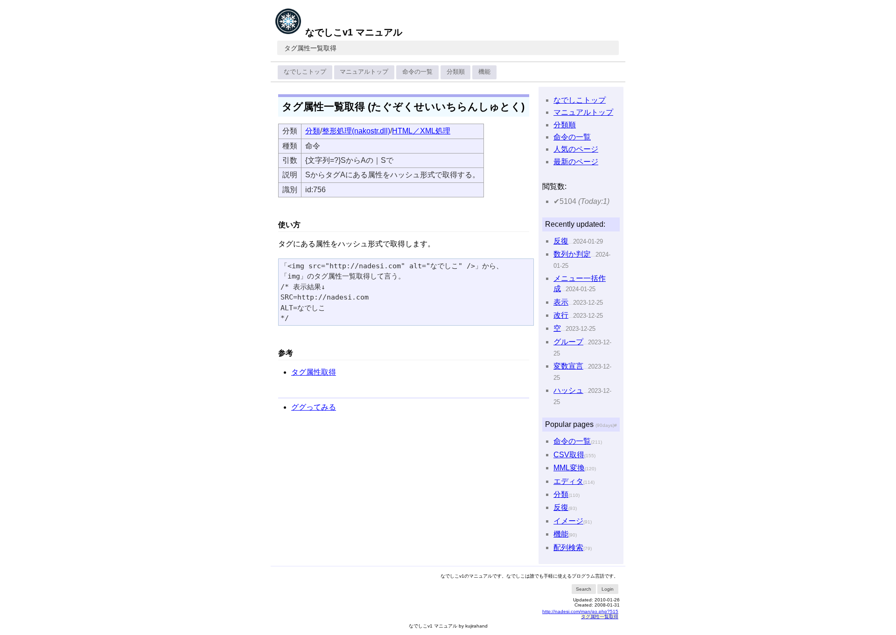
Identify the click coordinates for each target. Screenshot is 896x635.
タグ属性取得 (313, 372)
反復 (560, 241)
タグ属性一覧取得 (310, 48)
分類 (312, 131)
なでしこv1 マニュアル (353, 32)
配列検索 (568, 547)
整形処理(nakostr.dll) (356, 131)
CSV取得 (568, 455)
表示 (560, 302)
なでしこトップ (305, 71)
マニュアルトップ (364, 71)
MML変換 (569, 468)
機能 (484, 71)
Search (583, 589)
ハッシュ (568, 390)
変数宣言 (568, 366)
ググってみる (313, 407)
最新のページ (575, 162)
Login (608, 589)
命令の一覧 (417, 71)
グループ (568, 342)
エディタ (568, 481)
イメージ (568, 521)
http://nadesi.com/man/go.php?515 (580, 611)
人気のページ (575, 149)
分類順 (456, 71)
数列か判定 (572, 254)
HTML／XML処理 (421, 131)
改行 (560, 315)
